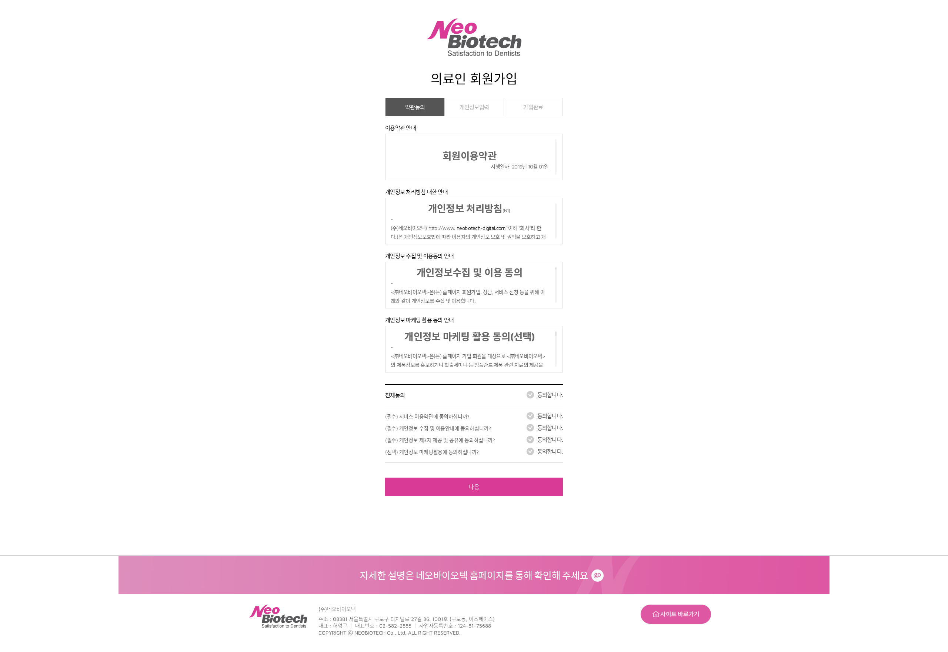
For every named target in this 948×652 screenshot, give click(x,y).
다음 (473, 487)
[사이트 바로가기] (676, 609)
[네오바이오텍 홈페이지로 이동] (474, 560)
